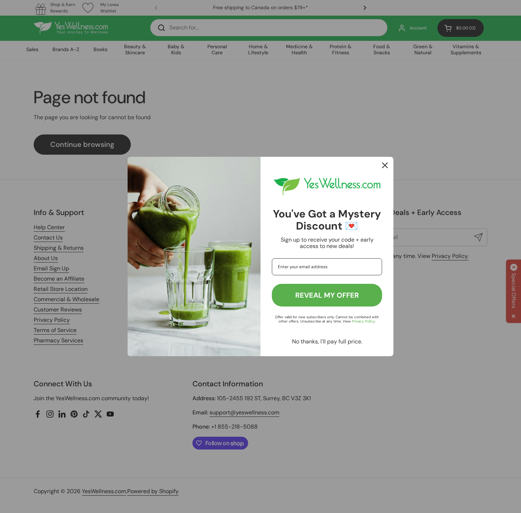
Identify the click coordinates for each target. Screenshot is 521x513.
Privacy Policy (363, 321)
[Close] (384, 165)
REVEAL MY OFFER (327, 295)
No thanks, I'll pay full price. (327, 341)
